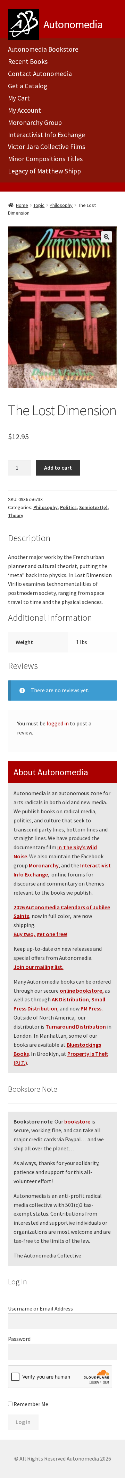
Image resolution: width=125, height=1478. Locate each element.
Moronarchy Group (35, 122)
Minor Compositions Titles (45, 159)
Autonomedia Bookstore (43, 49)
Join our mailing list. (39, 966)
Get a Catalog (27, 86)
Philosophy (61, 205)
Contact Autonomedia (40, 73)
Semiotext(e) (93, 507)
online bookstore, (82, 990)
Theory (15, 515)
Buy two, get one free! (40, 934)
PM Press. (92, 1008)
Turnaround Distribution (75, 1026)
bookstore (77, 1121)
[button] (106, 236)
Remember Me (30, 1404)
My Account (24, 110)
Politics (68, 507)
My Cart (19, 98)
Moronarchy (44, 865)
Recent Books (28, 61)
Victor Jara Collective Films (46, 146)
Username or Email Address (40, 1308)
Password (19, 1338)
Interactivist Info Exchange (46, 134)
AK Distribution (70, 999)
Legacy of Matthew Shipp (44, 171)
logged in (58, 723)
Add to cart (58, 467)
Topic (38, 205)
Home (22, 205)
